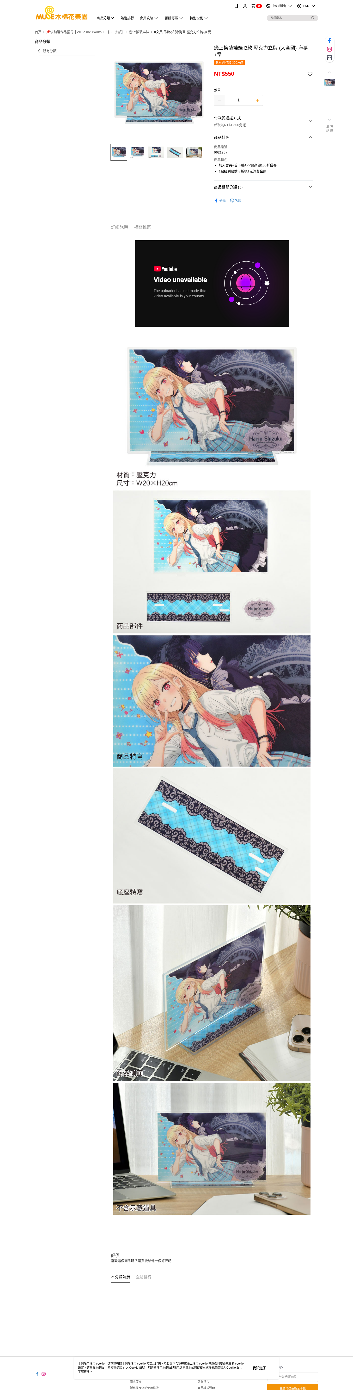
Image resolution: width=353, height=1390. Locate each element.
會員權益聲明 (206, 1388)
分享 (222, 200)
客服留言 (203, 1382)
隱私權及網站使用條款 (144, 1388)
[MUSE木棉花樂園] (61, 12)
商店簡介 (135, 1382)
